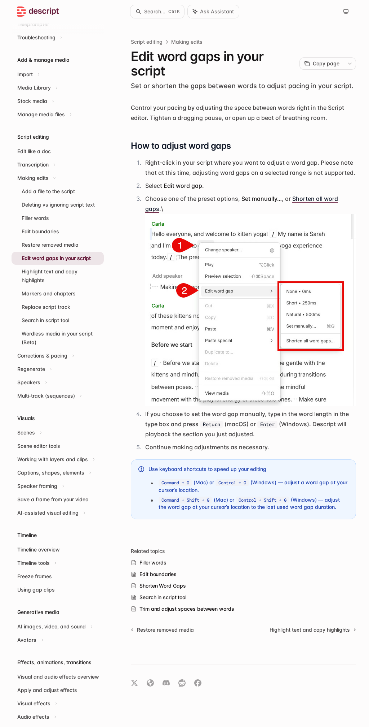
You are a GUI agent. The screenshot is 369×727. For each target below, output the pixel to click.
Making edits (187, 42)
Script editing (147, 42)
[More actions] (350, 63)
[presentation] (63, 375)
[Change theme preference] (346, 11)
